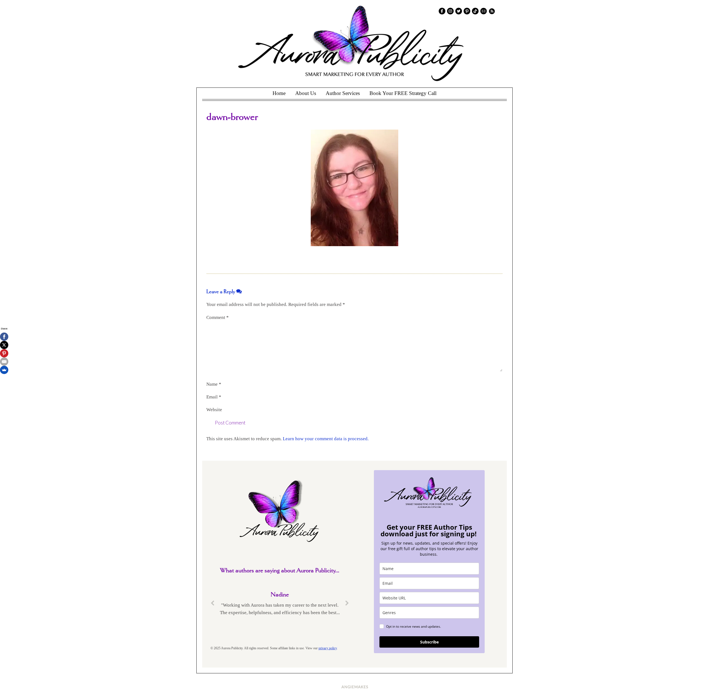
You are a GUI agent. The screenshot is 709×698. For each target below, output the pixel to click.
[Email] (4, 361)
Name (213, 384)
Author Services (343, 93)
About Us (305, 93)
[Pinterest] (4, 353)
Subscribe (429, 642)
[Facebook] (4, 337)
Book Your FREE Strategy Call (402, 93)
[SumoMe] (4, 370)
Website (214, 409)
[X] (4, 345)
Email (213, 397)
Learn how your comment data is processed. (326, 438)
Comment (217, 317)
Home (279, 93)
